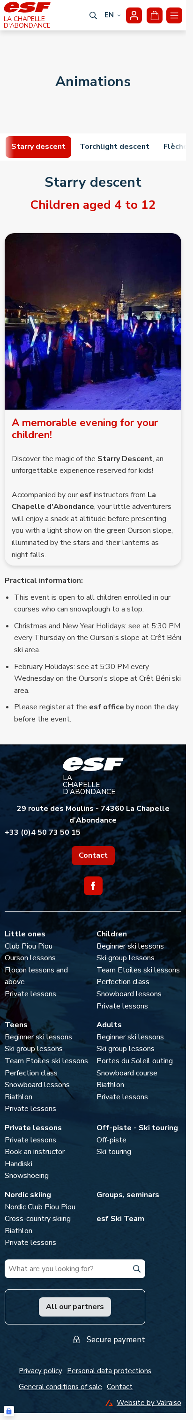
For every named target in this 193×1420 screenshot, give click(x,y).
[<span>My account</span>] (134, 15)
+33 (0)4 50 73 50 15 (43, 832)
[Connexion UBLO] (9, 1411)
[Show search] (93, 15)
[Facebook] (93, 885)
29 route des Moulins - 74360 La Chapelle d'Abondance (93, 814)
